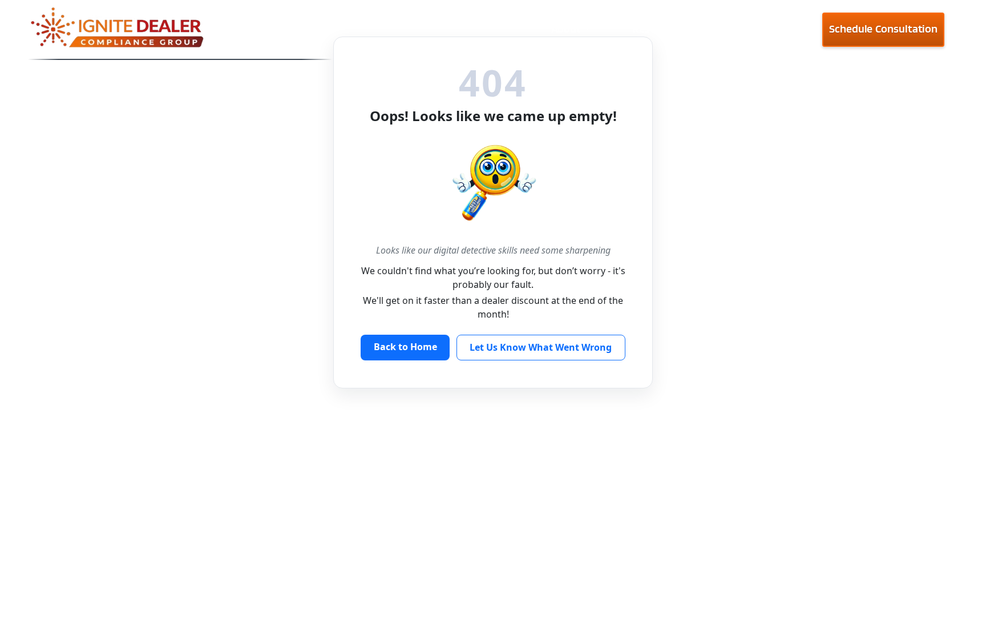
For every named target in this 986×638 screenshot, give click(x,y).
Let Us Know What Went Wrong (541, 347)
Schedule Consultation (883, 28)
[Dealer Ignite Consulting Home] (180, 29)
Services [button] (753, 28)
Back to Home (405, 346)
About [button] (566, 28)
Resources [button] (657, 28)
